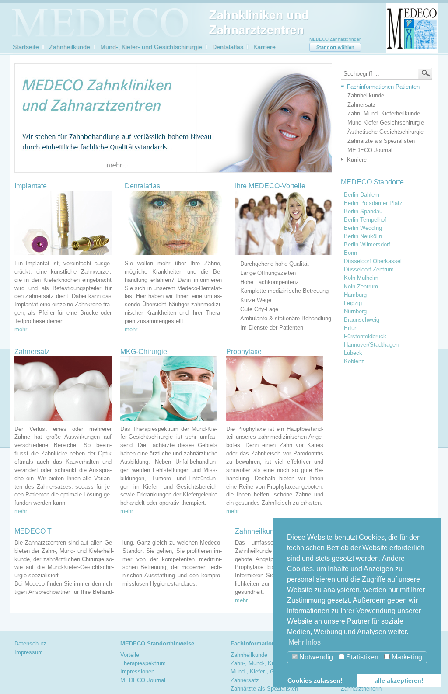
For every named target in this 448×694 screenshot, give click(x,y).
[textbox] (386, 74)
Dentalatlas (227, 46)
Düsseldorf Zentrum (369, 270)
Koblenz (354, 361)
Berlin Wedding (363, 228)
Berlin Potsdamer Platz (373, 203)
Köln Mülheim (361, 278)
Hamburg (355, 295)
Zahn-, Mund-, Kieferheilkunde (269, 663)
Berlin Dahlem (361, 195)
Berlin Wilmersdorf (367, 245)
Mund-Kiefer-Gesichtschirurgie (385, 122)
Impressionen (137, 671)
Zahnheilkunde (69, 46)
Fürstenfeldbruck (365, 336)
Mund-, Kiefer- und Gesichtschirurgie (151, 46)
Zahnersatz (361, 104)
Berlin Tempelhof (365, 220)
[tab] (384, 87)
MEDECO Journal (369, 150)
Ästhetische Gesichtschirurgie (385, 131)
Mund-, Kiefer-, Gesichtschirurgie (272, 671)
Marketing (406, 657)
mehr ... (24, 329)
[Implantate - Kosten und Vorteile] (63, 223)
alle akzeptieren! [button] (399, 680)
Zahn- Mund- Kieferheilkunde (383, 113)
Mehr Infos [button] (304, 642)
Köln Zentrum (361, 287)
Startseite (26, 46)
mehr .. (235, 511)
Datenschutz (30, 643)
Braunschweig (361, 320)
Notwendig (315, 657)
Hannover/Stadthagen (371, 345)
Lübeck (353, 353)
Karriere (264, 46)
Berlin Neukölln (363, 236)
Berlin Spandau (363, 211)
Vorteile (129, 655)
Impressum (28, 652)
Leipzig (353, 303)
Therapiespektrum (143, 663)
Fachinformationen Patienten (383, 86)
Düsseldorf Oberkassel (373, 261)
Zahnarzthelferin (361, 688)
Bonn (350, 253)
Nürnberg (355, 312)
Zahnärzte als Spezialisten (381, 141)
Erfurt (351, 328)
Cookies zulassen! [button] (315, 680)
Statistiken (361, 657)
